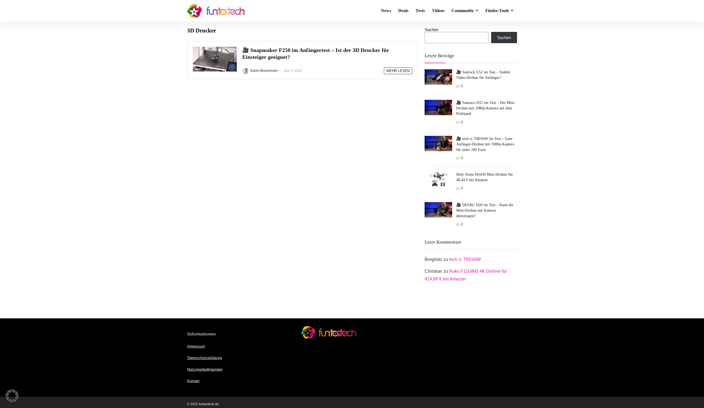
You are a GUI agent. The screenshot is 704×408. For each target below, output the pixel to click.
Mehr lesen (398, 71)
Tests (420, 10)
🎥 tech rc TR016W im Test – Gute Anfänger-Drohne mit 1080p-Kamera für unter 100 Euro (485, 144)
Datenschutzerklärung (204, 358)
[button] (12, 396)
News (386, 10)
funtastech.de (209, 404)
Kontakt (193, 381)
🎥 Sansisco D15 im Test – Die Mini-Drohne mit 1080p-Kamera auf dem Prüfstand (485, 108)
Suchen (431, 29)
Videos (438, 10)
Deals (403, 10)
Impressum (196, 346)
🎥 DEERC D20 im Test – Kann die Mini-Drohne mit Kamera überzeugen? (484, 210)
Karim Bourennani (264, 71)
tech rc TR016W (465, 259)
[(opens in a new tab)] (215, 49)
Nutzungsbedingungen (204, 369)
